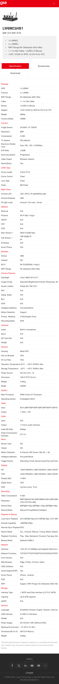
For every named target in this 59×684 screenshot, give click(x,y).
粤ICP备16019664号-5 (29, 679)
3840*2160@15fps (27, 232)
